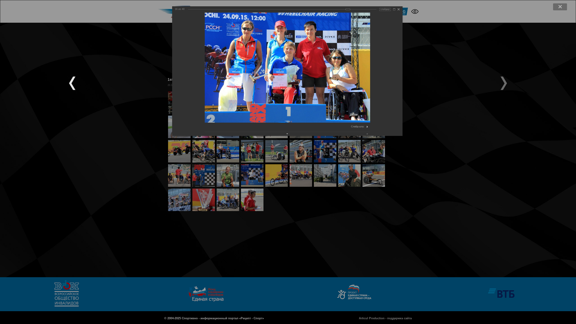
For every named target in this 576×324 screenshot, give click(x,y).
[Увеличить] (394, 9)
